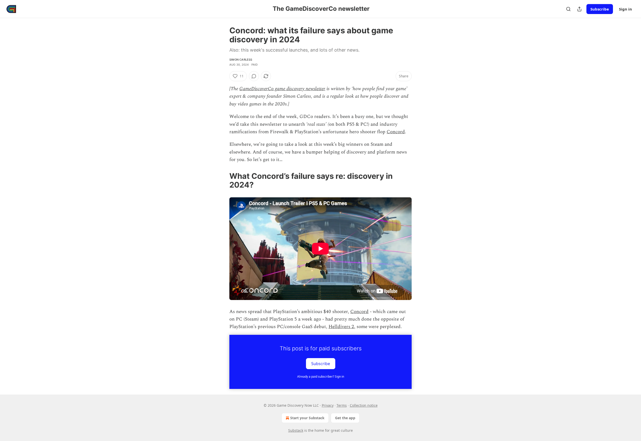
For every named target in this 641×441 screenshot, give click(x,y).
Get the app (345, 417)
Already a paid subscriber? (320, 376)
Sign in (625, 9)
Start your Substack (307, 417)
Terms (342, 405)
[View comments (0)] (254, 76)
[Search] (568, 9)
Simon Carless (240, 59)
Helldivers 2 (341, 326)
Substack (295, 430)
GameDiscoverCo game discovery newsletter (282, 88)
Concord (396, 131)
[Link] (222, 180)
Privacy (328, 405)
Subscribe (599, 9)
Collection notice (364, 405)
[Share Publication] (579, 9)
